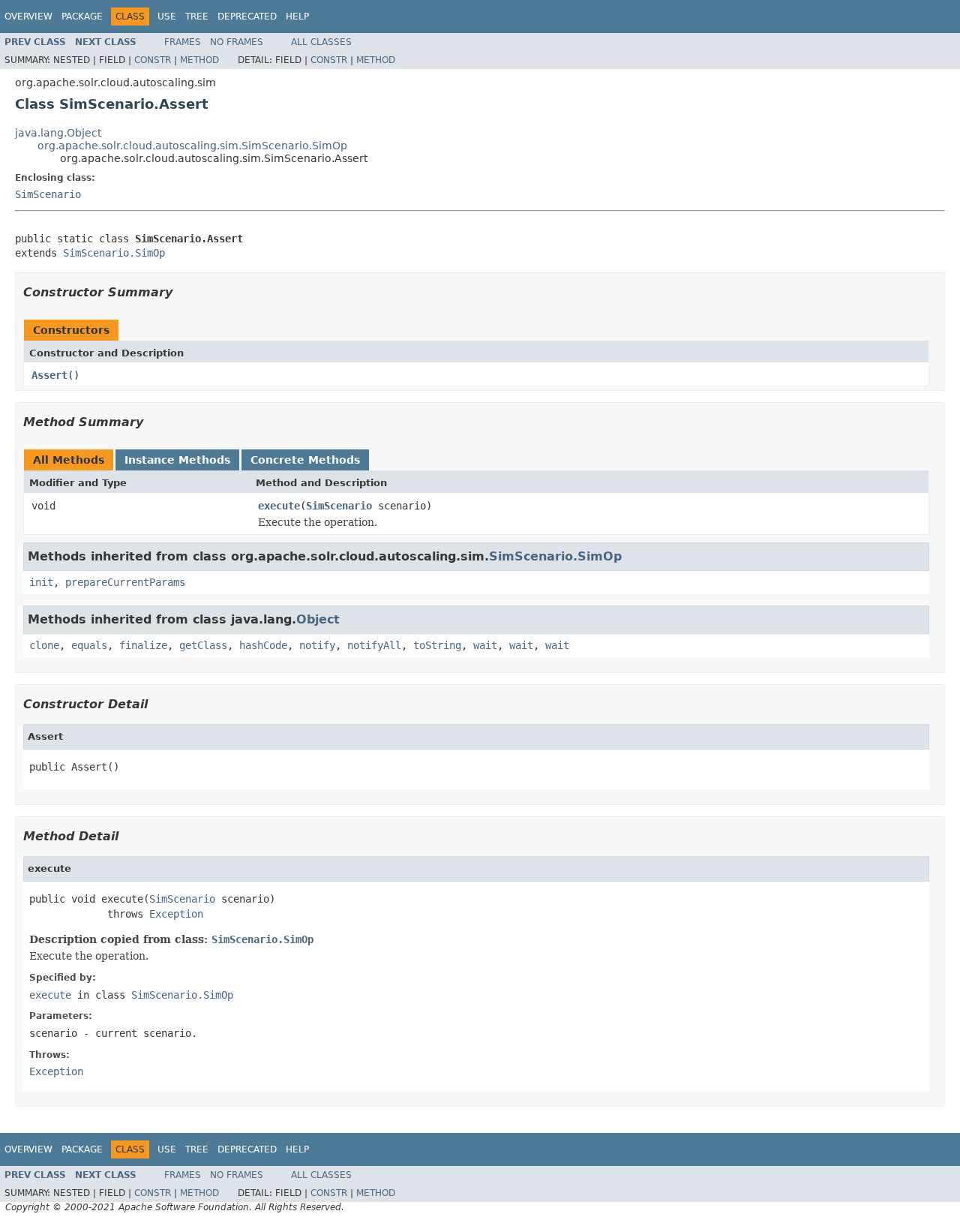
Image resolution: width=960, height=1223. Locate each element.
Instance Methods (177, 460)
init (41, 582)
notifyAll (374, 645)
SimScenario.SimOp (114, 253)
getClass (203, 645)
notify (317, 645)
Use (167, 16)
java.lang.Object (58, 133)
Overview (28, 16)
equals (89, 645)
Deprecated (247, 16)
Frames (182, 42)
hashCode (263, 645)
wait (485, 645)
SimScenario (48, 194)
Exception (176, 914)
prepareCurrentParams (125, 582)
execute (279, 506)
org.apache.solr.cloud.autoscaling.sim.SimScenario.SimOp (192, 146)
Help (297, 16)
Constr (152, 60)
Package (82, 16)
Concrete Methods (305, 460)
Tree (196, 16)
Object (318, 619)
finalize (143, 645)
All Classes (321, 42)
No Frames (236, 42)
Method (199, 60)
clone (44, 645)
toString (437, 645)
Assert (50, 375)
